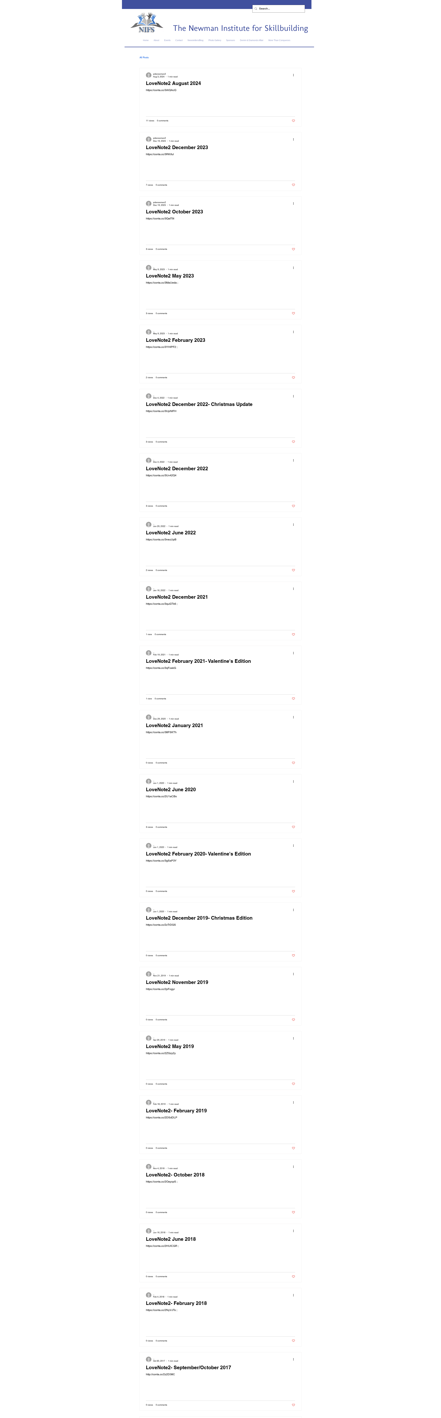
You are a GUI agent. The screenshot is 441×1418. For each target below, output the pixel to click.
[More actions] (295, 75)
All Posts (144, 57)
